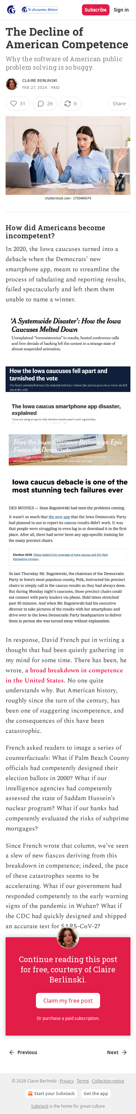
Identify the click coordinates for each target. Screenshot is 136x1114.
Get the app (96, 1094)
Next (113, 1052)
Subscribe (96, 10)
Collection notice (108, 1081)
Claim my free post (68, 1000)
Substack (39, 1106)
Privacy (67, 1081)
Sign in (121, 10)
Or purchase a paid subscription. (68, 1018)
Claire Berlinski (39, 80)
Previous (27, 1052)
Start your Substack (54, 1094)
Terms (83, 1081)
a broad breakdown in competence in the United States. (64, 675)
